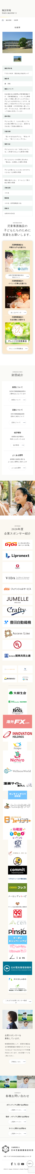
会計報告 (16, 445)
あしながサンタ (16, 312)
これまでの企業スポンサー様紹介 (16, 1001)
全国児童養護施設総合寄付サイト (16, 276)
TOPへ (30, 1164)
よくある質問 (16, 468)
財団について (16, 400)
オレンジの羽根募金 (16, 348)
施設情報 (8, 20)
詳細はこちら (16, 1061)
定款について (16, 422)
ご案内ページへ (16, 1110)
